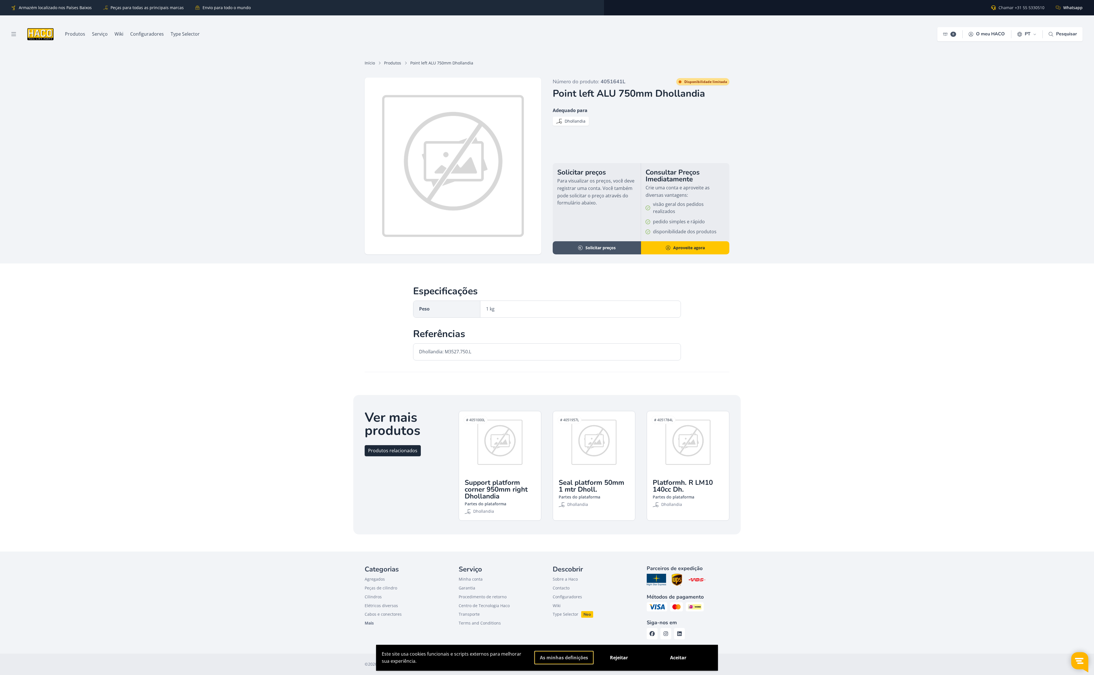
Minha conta (471, 579)
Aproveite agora (689, 247)
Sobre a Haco (565, 579)
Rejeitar (619, 657)
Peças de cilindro (381, 588)
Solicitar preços (600, 247)
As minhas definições (564, 657)
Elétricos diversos (381, 605)
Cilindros (373, 596)
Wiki (557, 605)
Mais (369, 623)
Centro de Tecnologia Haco (484, 605)
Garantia (467, 588)
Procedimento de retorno (483, 596)
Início (370, 63)
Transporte (469, 614)
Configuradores (567, 596)
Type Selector (565, 614)
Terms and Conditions (480, 623)
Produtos (392, 63)
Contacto (561, 588)
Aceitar (678, 657)
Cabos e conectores (383, 614)
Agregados (375, 579)
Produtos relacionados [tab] (392, 450)
